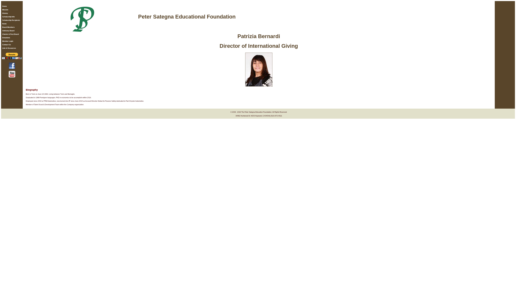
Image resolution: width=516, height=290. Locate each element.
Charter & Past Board (10, 34)
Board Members (8, 27)
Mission (5, 10)
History (5, 13)
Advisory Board (8, 31)
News (4, 24)
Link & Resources (9, 48)
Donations (6, 38)
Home (4, 6)
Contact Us (6, 45)
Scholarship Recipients (11, 20)
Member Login (7, 41)
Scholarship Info (8, 17)
